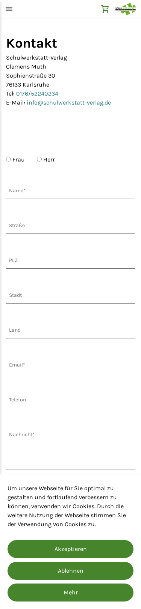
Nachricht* (22, 434)
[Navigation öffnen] (9, 9)
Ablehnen (70, 570)
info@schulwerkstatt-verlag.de (69, 102)
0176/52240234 (37, 93)
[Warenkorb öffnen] (104, 8)
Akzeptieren (71, 548)
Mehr (71, 592)
